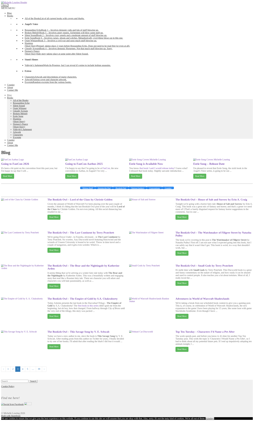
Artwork (17, 132)
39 (39, 369)
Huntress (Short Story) (19, 120)
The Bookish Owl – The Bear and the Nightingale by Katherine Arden (83, 267)
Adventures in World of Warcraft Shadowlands (202, 298)
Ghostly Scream (20, 111)
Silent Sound (19, 105)
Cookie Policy (7, 386)
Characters (18, 134)
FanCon (106, 168)
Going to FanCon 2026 (15, 163)
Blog (9, 13)
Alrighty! (210, 418)
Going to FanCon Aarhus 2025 (84, 163)
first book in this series (88, 305)
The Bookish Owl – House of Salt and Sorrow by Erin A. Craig (211, 199)
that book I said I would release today (156, 168)
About (10, 87)
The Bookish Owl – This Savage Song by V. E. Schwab (78, 331)
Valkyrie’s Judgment (22, 129)
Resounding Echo (21, 103)
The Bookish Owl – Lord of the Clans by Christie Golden (79, 199)
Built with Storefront (10, 416)
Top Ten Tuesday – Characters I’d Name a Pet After (205, 331)
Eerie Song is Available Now (146, 163)
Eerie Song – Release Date (208, 163)
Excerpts (17, 137)
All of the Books (20, 100)
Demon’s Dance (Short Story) (20, 125)
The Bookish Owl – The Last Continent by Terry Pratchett (80, 232)
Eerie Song (18, 116)
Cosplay (11, 85)
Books (10, 16)
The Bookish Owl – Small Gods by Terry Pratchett (204, 265)
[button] (8, 8)
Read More (7, 176)
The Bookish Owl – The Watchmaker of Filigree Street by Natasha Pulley (213, 234)
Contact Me (12, 90)
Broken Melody (20, 113)
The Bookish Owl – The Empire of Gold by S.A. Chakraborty (82, 298)
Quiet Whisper (19, 108)
